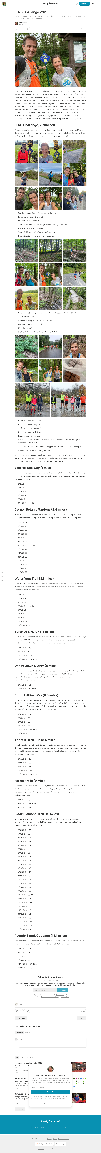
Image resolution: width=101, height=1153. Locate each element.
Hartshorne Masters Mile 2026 (29, 1063)
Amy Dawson (23, 22)
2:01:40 (29, 964)
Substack (41, 1149)
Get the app (60, 1144)
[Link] (11, 125)
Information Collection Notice (50, 1098)
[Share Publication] (77, 4)
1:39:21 (29, 774)
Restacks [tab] (27, 1033)
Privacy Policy (65, 1098)
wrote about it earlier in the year (70, 91)
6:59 (27, 503)
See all (18, 1109)
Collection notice (63, 1139)
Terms (55, 1139)
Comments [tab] (19, 1033)
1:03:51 (29, 659)
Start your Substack (45, 1144)
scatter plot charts (43, 461)
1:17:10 (28, 688)
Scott (19, 115)
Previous (22, 1018)
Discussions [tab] (29, 1057)
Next (80, 1018)
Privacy (49, 1139)
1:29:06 (27, 894)
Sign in (94, 4)
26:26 (26, 606)
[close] (69, 1066)
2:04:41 (28, 803)
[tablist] (23, 1033)
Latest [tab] (22, 1057)
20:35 (27, 545)
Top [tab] (17, 1057)
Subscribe (84, 4)
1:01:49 (29, 729)
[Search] (72, 4)
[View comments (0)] (23, 29)
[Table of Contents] (2, 576)
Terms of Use (60, 1096)
